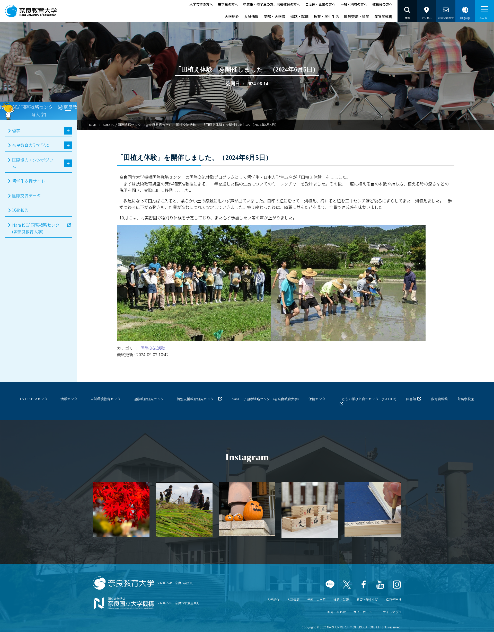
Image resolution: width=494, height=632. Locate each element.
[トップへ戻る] (476, 621)
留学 (16, 130)
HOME (92, 124)
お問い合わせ (336, 612)
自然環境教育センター (107, 398)
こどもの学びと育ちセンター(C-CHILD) (367, 398)
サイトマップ (392, 612)
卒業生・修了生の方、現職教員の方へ (271, 4)
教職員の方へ (382, 4)
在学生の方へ (228, 4)
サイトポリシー (364, 612)
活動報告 (20, 210)
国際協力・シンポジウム (32, 163)
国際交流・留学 (356, 16)
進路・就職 (299, 16)
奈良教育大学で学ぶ (30, 145)
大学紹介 (232, 16)
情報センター (70, 398)
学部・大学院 (274, 16)
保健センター (318, 398)
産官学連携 (383, 16)
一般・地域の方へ (353, 4)
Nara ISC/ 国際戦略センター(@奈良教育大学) (136, 124)
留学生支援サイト (28, 181)
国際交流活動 (186, 124)
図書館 (411, 398)
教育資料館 (439, 398)
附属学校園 (465, 398)
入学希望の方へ (201, 4)
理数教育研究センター (150, 398)
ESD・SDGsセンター (35, 398)
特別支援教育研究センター (197, 398)
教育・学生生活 (326, 16)
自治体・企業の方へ (320, 4)
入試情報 (251, 16)
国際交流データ (26, 195)
